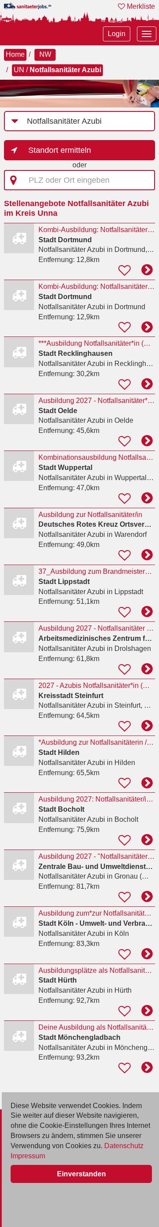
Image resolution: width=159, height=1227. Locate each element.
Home (15, 54)
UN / (57, 70)
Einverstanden (81, 1174)
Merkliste (140, 6)
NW (45, 54)
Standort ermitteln (59, 150)
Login (116, 33)
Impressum (28, 1156)
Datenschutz (124, 1145)
